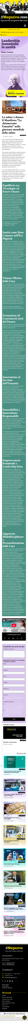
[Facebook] (5, 638)
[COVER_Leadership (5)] (14, 780)
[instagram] (7, 981)
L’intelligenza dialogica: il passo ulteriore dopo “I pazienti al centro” (13, 743)
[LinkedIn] (13, 638)
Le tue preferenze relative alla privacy (15, 1013)
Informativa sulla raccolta (8, 1016)
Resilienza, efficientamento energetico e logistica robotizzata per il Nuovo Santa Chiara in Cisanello (14, 932)
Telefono (5, 682)
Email (4, 676)
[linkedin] (12, 981)
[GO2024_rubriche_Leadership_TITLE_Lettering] (10, 39)
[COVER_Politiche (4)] (14, 893)
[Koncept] (7, 969)
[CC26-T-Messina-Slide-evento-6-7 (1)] (14, 756)
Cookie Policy (5, 986)
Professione (6, 688)
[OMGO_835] (14, 871)
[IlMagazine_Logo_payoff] (14, 16)
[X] (9, 638)
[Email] (21, 638)
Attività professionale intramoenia (12, 886)
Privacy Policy (5, 984)
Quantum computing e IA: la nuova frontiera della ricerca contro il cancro (13, 908)
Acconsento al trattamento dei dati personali (13, 703)
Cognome (5, 670)
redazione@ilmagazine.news (11, 977)
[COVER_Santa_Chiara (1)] (14, 916)
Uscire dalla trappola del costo (12, 864)
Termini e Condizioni (7, 987)
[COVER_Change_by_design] (14, 803)
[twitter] (5, 981)
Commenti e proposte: (9, 649)
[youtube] (9, 981)
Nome (4, 663)
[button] (4, 738)
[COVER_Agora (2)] (14, 826)
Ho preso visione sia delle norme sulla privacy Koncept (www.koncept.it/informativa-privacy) (14, 698)
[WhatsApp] (17, 638)
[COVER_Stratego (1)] (14, 849)
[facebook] (2, 981)
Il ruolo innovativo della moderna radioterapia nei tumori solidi (12, 772)
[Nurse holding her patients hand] (14, 732)
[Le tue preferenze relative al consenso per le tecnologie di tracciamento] (1, 765)
